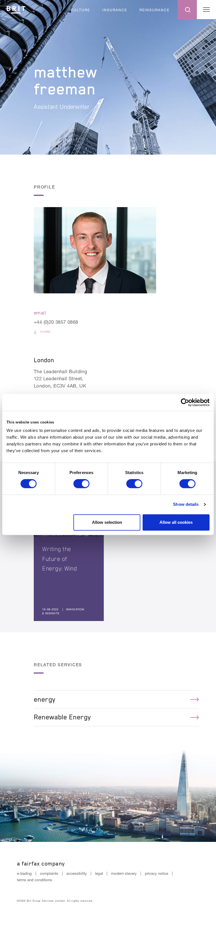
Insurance (114, 10)
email (40, 313)
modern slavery (124, 873)
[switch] (81, 483)
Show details (186, 504)
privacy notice (156, 873)
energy (44, 699)
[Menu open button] (206, 9)
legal (99, 873)
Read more (69, 541)
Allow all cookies (176, 522)
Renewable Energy (62, 717)
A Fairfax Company (41, 863)
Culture (80, 10)
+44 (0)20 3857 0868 (56, 322)
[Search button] (187, 9)
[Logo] (16, 9)
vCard (44, 331)
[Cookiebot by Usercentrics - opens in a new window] (185, 402)
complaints (49, 873)
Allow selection (107, 522)
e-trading (24, 873)
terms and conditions (34, 880)
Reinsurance (155, 10)
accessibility (76, 873)
